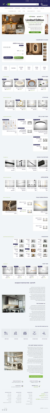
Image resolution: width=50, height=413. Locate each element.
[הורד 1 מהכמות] (20, 51)
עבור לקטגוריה (5, 154)
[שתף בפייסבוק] (9, 44)
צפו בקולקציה (5, 261)
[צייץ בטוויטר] (6, 44)
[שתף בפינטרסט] (7, 44)
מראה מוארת (21, 44)
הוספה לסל (18, 54)
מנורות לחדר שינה (18, 395)
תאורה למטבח (19, 394)
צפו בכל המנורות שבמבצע (7, 113)
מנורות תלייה (36, 8)
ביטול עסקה (30, 394)
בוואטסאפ (42, 394)
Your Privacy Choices (29, 401)
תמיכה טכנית (30, 391)
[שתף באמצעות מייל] (4, 44)
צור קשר (31, 399)
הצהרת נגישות (30, 395)
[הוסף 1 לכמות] (15, 51)
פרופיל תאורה (29, 65)
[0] (3, 4)
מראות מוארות (5, 65)
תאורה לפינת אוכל (18, 399)
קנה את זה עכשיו (8, 54)
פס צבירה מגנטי (21, 65)
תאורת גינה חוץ (17, 8)
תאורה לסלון (19, 392)
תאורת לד (9, 398)
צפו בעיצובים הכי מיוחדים (7, 94)
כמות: (22, 51)
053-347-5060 (36, 384)
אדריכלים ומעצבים (29, 398)
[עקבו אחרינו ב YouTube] (2, 407)
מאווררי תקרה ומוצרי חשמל (9, 8)
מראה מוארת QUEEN (18, 40)
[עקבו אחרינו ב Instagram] (4, 407)
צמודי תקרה (42, 8)
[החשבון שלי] (6, 4)
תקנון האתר (30, 392)
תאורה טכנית (30, 8)
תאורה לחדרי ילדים (18, 398)
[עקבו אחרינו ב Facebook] (6, 407)
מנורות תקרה (44, 65)
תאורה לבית (19, 391)
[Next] (48, 82)
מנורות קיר (23, 8)
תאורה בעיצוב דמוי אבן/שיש (7, 399)
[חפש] (8, 4)
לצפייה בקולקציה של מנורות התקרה (36, 373)
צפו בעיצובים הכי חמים (6, 194)
